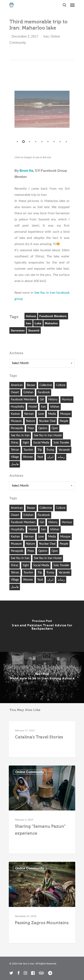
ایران (50, 457)
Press (31, 428)
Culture (60, 385)
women (28, 457)
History (52, 399)
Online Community (29, 727)
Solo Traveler (61, 442)
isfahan (54, 406)
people (64, 421)
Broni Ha (26, 170)
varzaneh (64, 449)
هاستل (15, 464)
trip (40, 449)
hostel (33, 406)
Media (52, 414)
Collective (46, 385)
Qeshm (42, 428)
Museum (16, 421)
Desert (15, 392)
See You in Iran (20, 435)
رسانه (61, 457)
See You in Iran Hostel (48, 435)
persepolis (17, 428)
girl (42, 399)
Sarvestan (18, 330)
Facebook (44, 392)
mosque (65, 414)
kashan (15, 414)
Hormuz (67, 399)
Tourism (28, 449)
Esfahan (28, 392)
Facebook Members (53, 316)
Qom (55, 428)
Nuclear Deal (47, 421)
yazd (40, 457)
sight (26, 442)
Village (15, 457)
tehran (15, 449)
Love (41, 414)
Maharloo (51, 323)
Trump (50, 449)
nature (30, 421)
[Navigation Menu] (72, 5)
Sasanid (33, 330)
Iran (46, 36)
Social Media (41, 442)
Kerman (29, 414)
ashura (31, 316)
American (17, 385)
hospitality (17, 406)
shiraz (14, 442)
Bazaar (31, 385)
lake (38, 323)
